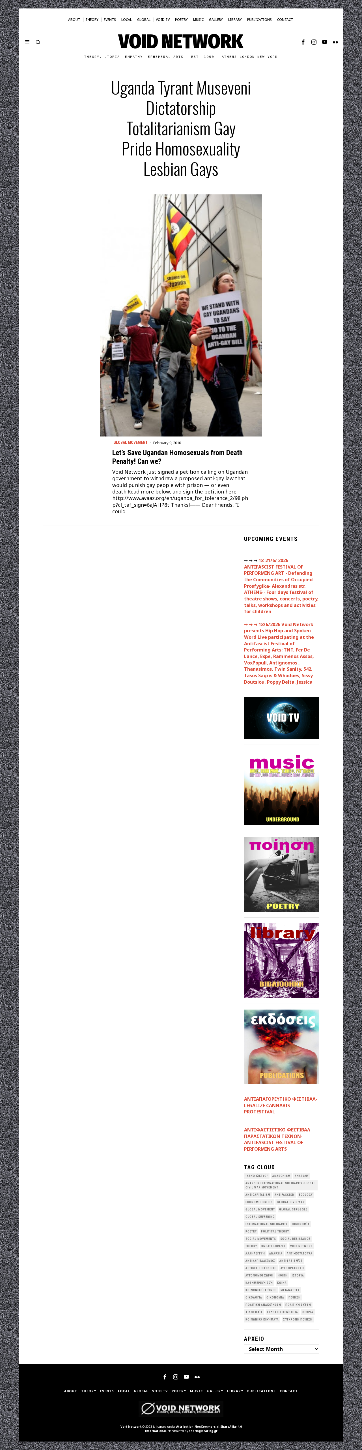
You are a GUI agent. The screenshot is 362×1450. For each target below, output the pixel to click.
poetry (251, 1231)
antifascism (285, 1194)
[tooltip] (303, 42)
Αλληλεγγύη (255, 1253)
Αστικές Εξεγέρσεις (260, 1268)
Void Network (130, 1427)
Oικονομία (301, 1224)
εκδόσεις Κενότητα (282, 1312)
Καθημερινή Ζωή (259, 1282)
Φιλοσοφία (254, 1312)
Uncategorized (273, 1246)
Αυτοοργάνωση (292, 1268)
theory (251, 1246)
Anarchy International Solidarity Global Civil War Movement (280, 1185)
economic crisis (259, 1202)
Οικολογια (253, 1297)
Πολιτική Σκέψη (298, 1304)
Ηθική (283, 1275)
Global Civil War (291, 1202)
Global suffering (260, 1216)
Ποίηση (294, 1297)
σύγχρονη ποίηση (298, 1319)
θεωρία (307, 1312)
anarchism (281, 1175)
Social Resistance (295, 1238)
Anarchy (302, 1175)
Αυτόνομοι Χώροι (259, 1275)
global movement (260, 1209)
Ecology (306, 1194)
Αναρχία (276, 1253)
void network (301, 1246)
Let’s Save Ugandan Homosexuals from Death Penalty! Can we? (177, 457)
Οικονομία (275, 1297)
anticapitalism (257, 1194)
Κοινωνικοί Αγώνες (260, 1290)
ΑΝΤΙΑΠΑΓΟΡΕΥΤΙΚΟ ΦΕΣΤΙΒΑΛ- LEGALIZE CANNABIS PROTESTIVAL (280, 1105)
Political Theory (275, 1231)
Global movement (130, 442)
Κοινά (282, 1282)
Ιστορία (298, 1275)
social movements (260, 1238)
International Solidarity (266, 1224)
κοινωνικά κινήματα (262, 1319)
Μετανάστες (290, 1290)
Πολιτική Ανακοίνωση (263, 1304)
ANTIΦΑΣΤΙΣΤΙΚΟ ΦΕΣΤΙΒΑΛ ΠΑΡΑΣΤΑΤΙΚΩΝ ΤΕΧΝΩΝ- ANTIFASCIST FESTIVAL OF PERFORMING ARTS (277, 1139)
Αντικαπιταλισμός (260, 1260)
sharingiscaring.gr (203, 1431)
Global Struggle (293, 1209)
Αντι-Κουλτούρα (300, 1253)
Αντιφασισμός (291, 1260)
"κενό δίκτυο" (256, 1175)
